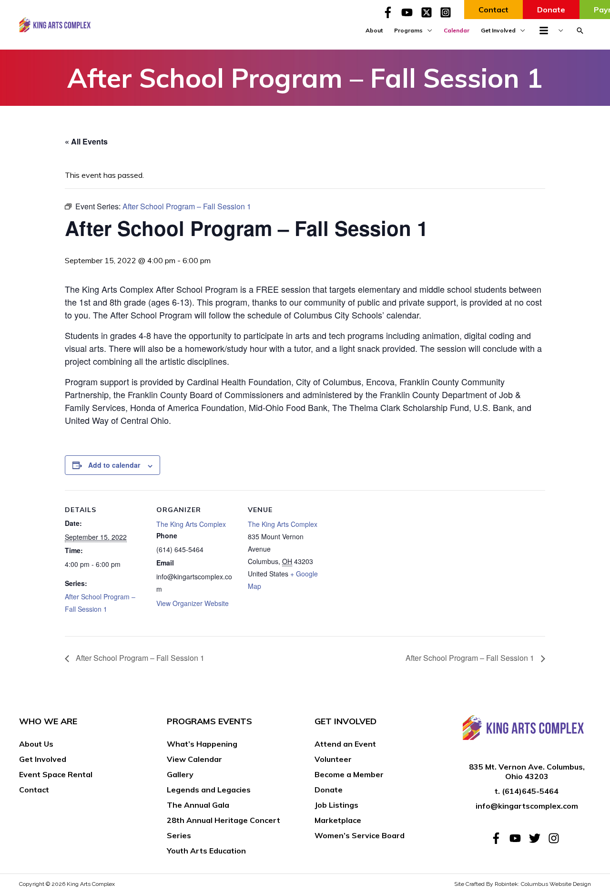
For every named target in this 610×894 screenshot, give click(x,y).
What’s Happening (202, 744)
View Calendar (194, 759)
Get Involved (42, 759)
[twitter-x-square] (429, 12)
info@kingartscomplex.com (527, 806)
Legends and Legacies (209, 789)
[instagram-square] (447, 12)
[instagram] (555, 838)
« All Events (86, 141)
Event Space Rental (55, 774)
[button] (580, 30)
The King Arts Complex (191, 524)
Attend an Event (345, 744)
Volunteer (333, 759)
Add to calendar (114, 465)
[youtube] (409, 12)
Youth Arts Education (206, 850)
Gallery (180, 774)
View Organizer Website (192, 603)
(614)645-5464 (530, 791)
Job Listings (336, 805)
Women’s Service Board (360, 835)
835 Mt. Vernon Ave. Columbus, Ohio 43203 (527, 771)
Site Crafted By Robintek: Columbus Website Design (522, 884)
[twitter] (537, 838)
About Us (36, 744)
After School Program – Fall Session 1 (139, 657)
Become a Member (349, 774)
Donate (329, 789)
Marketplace (338, 820)
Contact (34, 789)
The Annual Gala (198, 805)
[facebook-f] (390, 12)
